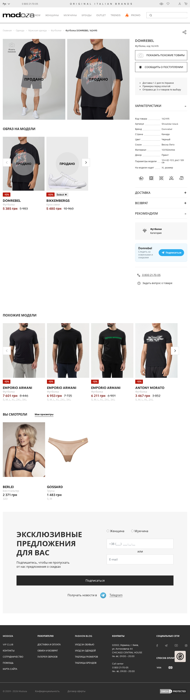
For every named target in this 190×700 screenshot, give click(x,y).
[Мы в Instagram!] (186, 645)
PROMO (133, 15)
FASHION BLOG (83, 636)
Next (86, 162)
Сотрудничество (13, 656)
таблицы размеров (86, 656)
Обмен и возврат (47, 650)
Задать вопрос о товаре (157, 283)
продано (23, 164)
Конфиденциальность (47, 691)
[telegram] (166, 645)
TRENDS (116, 15)
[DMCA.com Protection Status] (173, 691)
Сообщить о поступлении (164, 67)
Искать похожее (12, 50)
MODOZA (8, 636)
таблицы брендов (85, 662)
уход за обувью (84, 644)
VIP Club (8, 644)
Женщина (117, 531)
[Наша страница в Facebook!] (157, 645)
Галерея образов (47, 656)
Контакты (8, 650)
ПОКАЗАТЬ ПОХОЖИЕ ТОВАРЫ (165, 55)
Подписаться (95, 580)
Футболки (156, 229)
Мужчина (141, 531)
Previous (7, 162)
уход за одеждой (85, 650)
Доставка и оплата (49, 644)
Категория (156, 233)
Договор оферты (76, 691)
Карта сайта (10, 669)
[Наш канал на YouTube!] (176, 645)
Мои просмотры (44, 414)
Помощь (8, 662)
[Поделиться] (184, 32)
